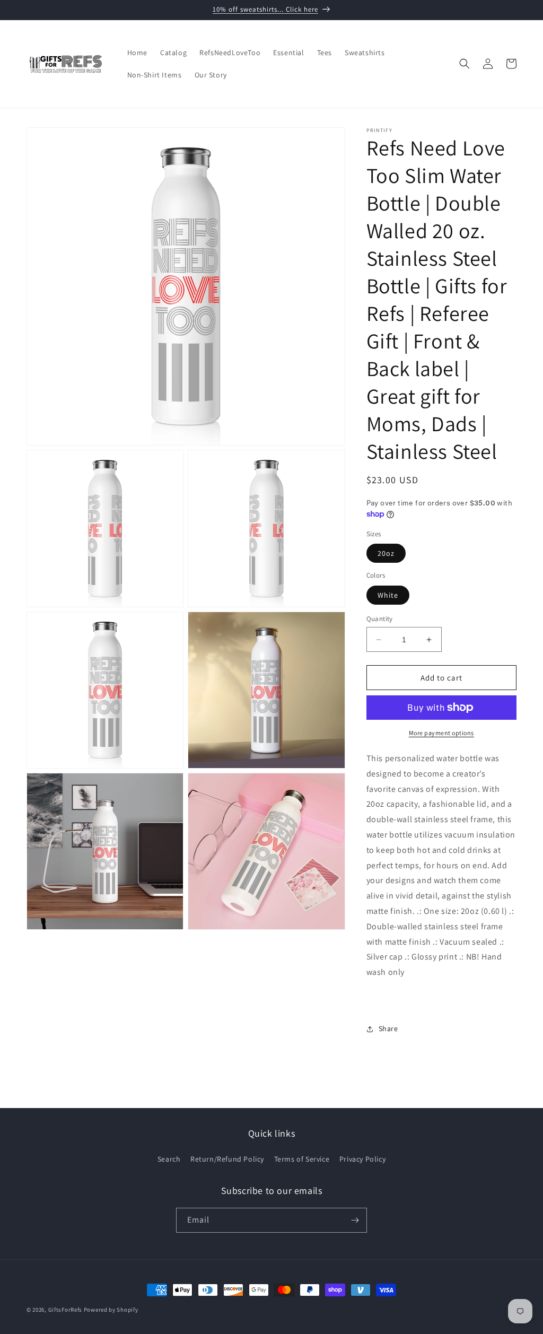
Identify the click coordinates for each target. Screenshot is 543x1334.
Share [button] (388, 1028)
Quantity (379, 618)
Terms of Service (302, 1159)
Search (169, 1159)
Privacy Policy (362, 1159)
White (388, 595)
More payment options (441, 733)
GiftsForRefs (65, 1309)
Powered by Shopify (111, 1309)
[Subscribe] (354, 1220)
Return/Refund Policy (227, 1159)
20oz (386, 553)
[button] (464, 63)
